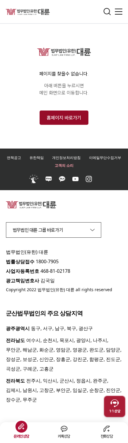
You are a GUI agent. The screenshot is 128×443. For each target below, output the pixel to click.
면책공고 (14, 157)
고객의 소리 (64, 165)
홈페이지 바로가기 (64, 118)
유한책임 (36, 157)
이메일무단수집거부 (105, 157)
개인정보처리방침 (66, 157)
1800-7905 (47, 261)
